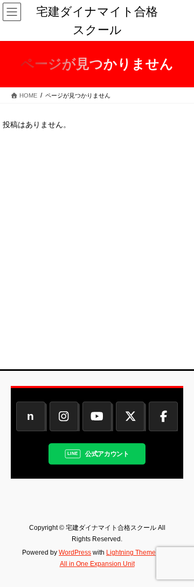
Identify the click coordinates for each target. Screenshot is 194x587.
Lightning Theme (131, 552)
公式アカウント (107, 453)
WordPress (75, 552)
